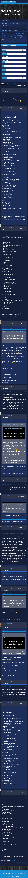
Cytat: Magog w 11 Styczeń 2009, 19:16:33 (13, 596)
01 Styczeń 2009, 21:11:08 (7, 532)
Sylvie (18, 28)
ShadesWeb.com (17, 876)
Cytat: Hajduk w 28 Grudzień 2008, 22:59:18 (13, 331)
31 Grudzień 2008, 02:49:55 (7, 484)
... (18, 83)
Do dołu (3, 83)
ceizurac (8, 323)
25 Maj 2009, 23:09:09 (6, 707)
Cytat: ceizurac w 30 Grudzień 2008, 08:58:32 (13, 424)
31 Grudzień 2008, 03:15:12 (7, 501)
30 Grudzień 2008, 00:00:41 (7, 232)
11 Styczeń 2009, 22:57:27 (7, 630)
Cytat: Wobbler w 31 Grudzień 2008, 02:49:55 (13, 504)
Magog (8, 227)
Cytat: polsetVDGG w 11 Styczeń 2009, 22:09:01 (14, 634)
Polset (8, 415)
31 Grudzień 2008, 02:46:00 (7, 420)
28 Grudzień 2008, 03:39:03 (7, 95)
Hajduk (8, 107)
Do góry (3, 860)
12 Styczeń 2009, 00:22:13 (7, 686)
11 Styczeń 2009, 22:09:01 (7, 593)
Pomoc (8, 871)
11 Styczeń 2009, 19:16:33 (7, 573)
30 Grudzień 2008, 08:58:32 (7, 328)
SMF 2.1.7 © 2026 (10, 874)
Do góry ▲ (19, 871)
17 (19, 83)
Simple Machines (17, 874)
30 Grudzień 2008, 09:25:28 (7, 391)
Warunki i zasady (13, 871)
